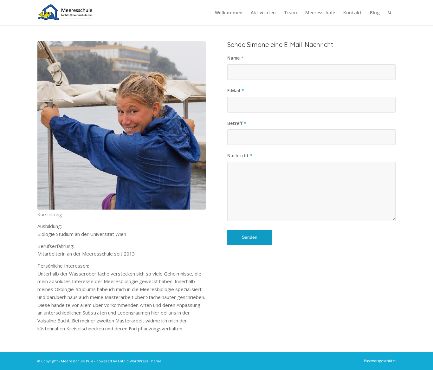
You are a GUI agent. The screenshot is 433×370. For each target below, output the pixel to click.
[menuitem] (229, 12)
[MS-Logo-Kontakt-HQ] (65, 12)
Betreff (236, 123)
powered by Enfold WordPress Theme (128, 361)
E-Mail (235, 91)
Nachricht (240, 156)
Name (235, 58)
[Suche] (390, 12)
